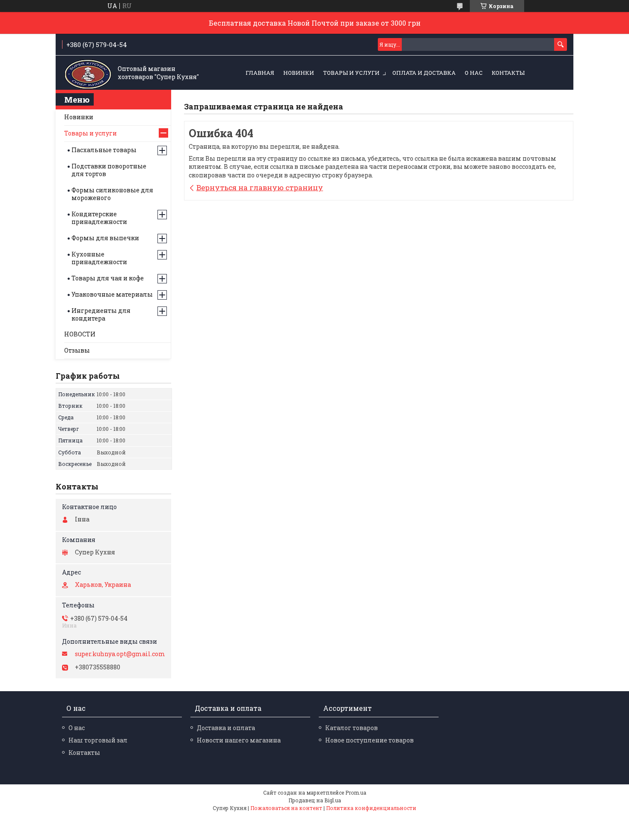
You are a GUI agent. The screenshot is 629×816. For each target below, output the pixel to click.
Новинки (78, 117)
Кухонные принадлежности (99, 258)
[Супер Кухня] (87, 73)
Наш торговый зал (98, 740)
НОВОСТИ (79, 334)
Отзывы (77, 350)
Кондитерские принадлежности (99, 218)
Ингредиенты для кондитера (101, 314)
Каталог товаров (351, 728)
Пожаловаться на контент (286, 807)
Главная (260, 73)
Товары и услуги (351, 73)
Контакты (508, 73)
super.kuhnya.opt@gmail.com (120, 654)
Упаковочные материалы (112, 294)
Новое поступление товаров (369, 740)
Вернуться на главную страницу (259, 187)
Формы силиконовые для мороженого (112, 194)
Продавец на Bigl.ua (314, 800)
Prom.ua (355, 792)
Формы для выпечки (105, 238)
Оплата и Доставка (424, 73)
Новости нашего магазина (239, 740)
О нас (474, 73)
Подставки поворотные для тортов (108, 170)
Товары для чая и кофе (107, 278)
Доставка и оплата (226, 728)
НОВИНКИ (298, 73)
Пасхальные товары (103, 150)
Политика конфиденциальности (371, 807)
